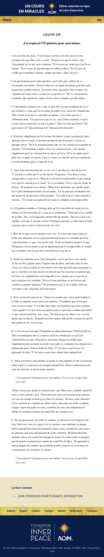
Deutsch (11, 511)
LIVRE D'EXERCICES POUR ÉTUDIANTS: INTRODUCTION (50, 496)
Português (92, 511)
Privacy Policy (93, 548)
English (23, 511)
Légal (52, 551)
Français (48, 511)
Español (36, 511)
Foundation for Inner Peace (28, 548)
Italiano (61, 511)
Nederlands (76, 511)
